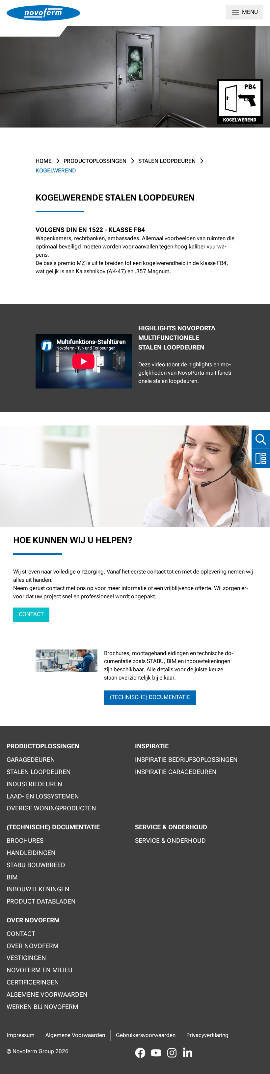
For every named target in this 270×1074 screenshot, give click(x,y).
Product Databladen (41, 901)
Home (44, 161)
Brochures (25, 840)
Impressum (21, 1035)
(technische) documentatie (150, 697)
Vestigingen (26, 958)
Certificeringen (33, 982)
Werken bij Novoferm (42, 1007)
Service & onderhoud (170, 840)
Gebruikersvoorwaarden (146, 1035)
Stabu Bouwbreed (36, 865)
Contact (31, 614)
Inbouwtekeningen (38, 889)
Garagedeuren (31, 759)
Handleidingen (31, 853)
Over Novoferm (33, 946)
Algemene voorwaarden (47, 994)
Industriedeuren (34, 784)
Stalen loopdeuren (167, 161)
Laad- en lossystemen (43, 796)
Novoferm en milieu (39, 970)
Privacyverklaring (207, 1035)
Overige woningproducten (51, 808)
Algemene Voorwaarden (75, 1035)
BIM (12, 877)
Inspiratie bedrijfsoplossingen (186, 759)
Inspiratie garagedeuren (176, 772)
